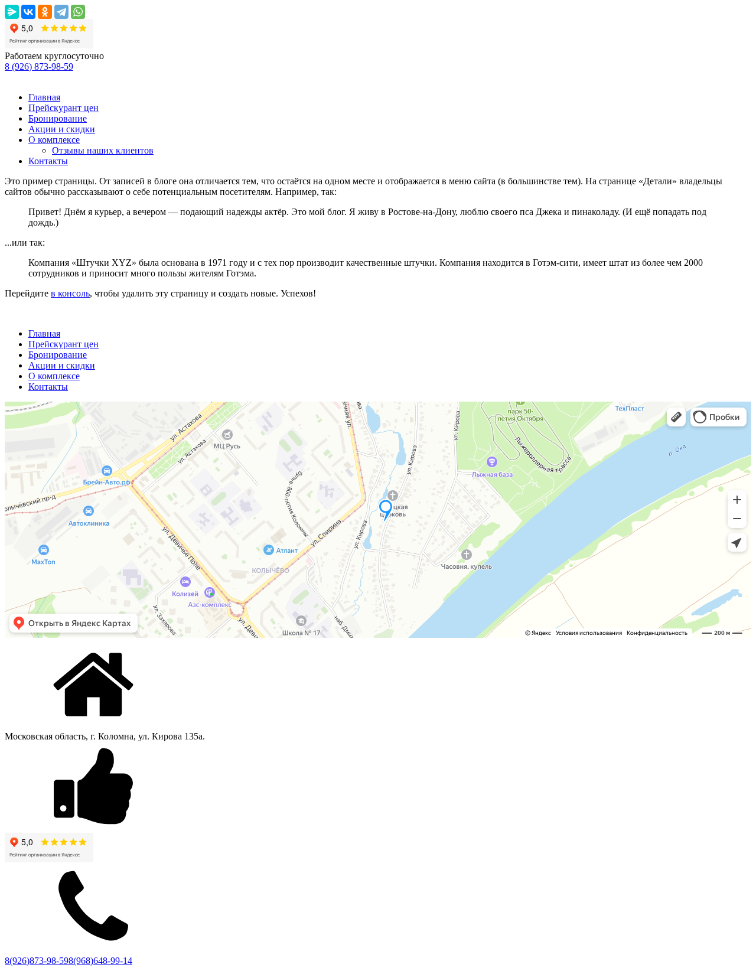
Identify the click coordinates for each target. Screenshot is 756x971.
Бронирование (57, 118)
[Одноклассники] (45, 12)
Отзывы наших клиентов (103, 150)
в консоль (70, 293)
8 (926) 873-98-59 (39, 66)
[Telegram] (61, 12)
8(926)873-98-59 (37, 961)
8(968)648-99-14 (100, 961)
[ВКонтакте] (28, 12)
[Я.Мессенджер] (12, 12)
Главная (44, 97)
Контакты (48, 161)
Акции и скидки (61, 129)
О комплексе (54, 140)
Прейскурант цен (63, 108)
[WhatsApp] (78, 12)
